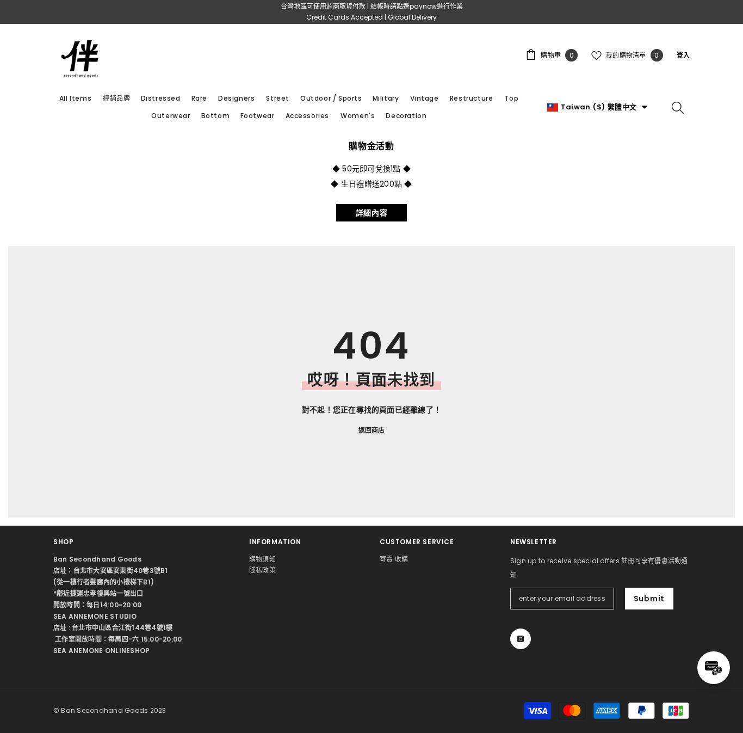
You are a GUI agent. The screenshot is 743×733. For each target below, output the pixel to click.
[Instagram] (520, 639)
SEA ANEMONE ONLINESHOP (101, 650)
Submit (649, 598)
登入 (683, 55)
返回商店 (371, 430)
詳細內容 (372, 212)
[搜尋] (678, 107)
